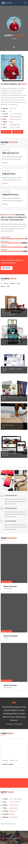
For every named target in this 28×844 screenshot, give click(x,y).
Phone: (5, 129)
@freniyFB (12, 813)
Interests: (5, 118)
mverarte (6, 762)
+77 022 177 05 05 (15, 129)
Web (8, 288)
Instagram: (6, 816)
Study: (4, 121)
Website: (5, 807)
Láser (18, 285)
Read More (5, 164)
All (1, 285)
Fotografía (12, 285)
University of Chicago (15, 121)
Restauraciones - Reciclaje (11, 343)
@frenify (12, 816)
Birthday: (5, 110)
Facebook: (6, 813)
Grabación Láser (7, 427)
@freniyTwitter (14, 810)
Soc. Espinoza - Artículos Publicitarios (11, 314)
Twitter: (5, 810)
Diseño (6, 285)
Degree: (5, 124)
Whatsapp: (6, 819)
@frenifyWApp (13, 819)
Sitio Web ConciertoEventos (12, 455)
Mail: (4, 126)
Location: (5, 116)
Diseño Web (5, 457)
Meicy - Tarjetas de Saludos (12, 399)
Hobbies (3, 288)
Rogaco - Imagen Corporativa (12, 371)
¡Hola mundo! (7, 766)
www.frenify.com (14, 807)
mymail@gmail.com (15, 126)
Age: (4, 113)
